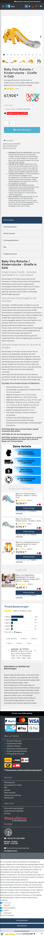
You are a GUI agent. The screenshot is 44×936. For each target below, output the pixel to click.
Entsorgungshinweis (10, 240)
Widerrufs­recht (9, 793)
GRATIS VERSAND (24, 109)
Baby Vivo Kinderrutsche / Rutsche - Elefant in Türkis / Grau (27, 496)
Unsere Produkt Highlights (14, 811)
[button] (4, 54)
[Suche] (26, 6)
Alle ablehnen (22, 926)
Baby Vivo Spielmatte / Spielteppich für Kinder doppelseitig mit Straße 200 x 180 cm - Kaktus (28, 578)
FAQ (4, 247)
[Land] (33, 6)
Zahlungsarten (9, 783)
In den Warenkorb (23, 130)
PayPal (6, 910)
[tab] (22, 220)
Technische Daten (9, 227)
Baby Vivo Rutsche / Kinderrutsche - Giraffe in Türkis (28, 520)
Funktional (7, 913)
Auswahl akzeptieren (22, 931)
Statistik (7, 905)
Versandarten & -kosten (13, 785)
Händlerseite (9, 798)
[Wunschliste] (36, 6)
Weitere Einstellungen (7, 915)
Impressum (9, 895)
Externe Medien (9, 908)
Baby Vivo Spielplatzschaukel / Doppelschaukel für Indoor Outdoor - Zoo (28, 544)
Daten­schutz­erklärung (12, 795)
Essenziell (7, 903)
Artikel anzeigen (29, 508)
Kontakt (7, 790)
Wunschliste (9, 141)
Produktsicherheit (10, 254)
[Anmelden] (29, 6)
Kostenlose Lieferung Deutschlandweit (24, 2)
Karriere (7, 814)
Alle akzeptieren (22, 920)
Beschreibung (8, 220)
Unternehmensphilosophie (14, 808)
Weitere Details (9, 234)
